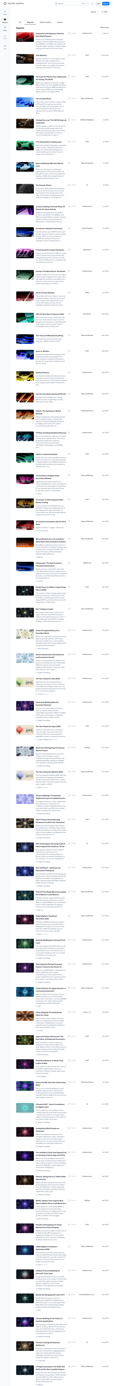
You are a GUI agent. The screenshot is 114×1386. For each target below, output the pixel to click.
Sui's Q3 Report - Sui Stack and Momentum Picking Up (48, 869)
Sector (50, 18)
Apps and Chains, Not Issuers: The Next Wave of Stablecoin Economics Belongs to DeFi (50, 1037)
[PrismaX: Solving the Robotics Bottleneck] (25, 1346)
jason (40, 494)
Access (18, 18)
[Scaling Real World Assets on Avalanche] (25, 1132)
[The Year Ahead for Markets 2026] (25, 775)
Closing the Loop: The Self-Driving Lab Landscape (51, 121)
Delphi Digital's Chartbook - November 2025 (47, 917)
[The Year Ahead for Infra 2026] (25, 682)
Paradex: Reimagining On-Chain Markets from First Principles (49, 1226)
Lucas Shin (41, 1360)
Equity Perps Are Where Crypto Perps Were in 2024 (51, 588)
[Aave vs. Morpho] (25, 355)
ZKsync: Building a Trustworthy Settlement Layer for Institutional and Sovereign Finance (51, 797)
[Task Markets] (25, 59)
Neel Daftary (42, 1076)
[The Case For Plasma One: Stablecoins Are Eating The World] (25, 80)
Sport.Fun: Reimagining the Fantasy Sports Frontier (50, 749)
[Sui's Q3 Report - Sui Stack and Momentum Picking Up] (25, 871)
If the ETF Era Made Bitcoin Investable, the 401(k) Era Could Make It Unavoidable (51, 893)
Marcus (40, 557)
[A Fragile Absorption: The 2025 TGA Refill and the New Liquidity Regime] (25, 1370)
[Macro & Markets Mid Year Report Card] (25, 167)
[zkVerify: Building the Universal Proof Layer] (25, 944)
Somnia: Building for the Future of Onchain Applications (49, 1319)
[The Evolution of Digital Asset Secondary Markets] (25, 479)
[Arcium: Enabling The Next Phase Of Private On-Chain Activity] (25, 210)
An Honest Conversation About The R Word (51, 522)
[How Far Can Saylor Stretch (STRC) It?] (25, 398)
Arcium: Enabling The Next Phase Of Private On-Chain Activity (50, 207)
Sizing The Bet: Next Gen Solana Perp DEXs (51, 1083)
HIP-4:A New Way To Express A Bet (50, 314)
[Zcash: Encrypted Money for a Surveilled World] (25, 634)
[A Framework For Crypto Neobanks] (25, 253)
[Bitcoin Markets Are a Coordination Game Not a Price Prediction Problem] (25, 543)
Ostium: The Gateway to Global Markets (48, 412)
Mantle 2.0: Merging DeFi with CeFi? (50, 1295)
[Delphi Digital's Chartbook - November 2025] (25, 920)
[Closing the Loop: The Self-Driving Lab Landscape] (25, 124)
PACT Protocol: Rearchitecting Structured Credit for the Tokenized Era (50, 821)
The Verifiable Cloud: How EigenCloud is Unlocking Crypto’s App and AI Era (51, 1153)
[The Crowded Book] (25, 102)
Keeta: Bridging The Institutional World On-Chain (49, 1013)
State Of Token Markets (45, 292)
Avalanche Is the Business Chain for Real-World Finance (50, 34)
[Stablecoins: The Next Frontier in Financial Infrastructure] (25, 567)
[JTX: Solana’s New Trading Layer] (25, 145)
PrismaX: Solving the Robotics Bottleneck (48, 1343)
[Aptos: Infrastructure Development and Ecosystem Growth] (25, 658)
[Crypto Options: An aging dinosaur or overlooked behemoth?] (25, 992)
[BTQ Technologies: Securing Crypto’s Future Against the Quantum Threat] (25, 847)
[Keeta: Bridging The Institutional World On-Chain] (25, 1016)
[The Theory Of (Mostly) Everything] (25, 339)
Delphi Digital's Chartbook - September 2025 (47, 1247)
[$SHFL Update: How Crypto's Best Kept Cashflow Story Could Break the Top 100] (25, 1204)
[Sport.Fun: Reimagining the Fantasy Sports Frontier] (25, 751)
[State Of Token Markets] (25, 296)
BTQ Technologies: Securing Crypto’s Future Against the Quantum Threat (50, 845)
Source (82, 18)
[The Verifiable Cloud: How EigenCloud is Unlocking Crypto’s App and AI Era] (25, 1156)
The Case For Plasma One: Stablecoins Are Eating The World (51, 78)
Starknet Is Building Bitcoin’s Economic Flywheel (47, 703)
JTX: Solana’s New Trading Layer (49, 142)
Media (60, 22)
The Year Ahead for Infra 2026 (48, 678)
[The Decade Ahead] (25, 189)
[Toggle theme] (92, 3)
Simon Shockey (43, 648)
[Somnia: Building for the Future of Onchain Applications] (25, 1322)
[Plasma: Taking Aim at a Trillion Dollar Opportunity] (25, 1180)
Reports (30, 22)
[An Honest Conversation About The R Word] (25, 525)
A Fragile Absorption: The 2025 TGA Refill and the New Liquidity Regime (50, 1367)
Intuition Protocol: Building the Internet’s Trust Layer (48, 1272)
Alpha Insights (45, 22)
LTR (39, 1006)
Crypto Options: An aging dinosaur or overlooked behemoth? (51, 989)
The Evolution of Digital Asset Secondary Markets (47, 477)
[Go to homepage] (14, 3)
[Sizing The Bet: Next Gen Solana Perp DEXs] (25, 1086)
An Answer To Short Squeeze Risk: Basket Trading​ (49, 501)
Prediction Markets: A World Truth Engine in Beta (49, 1061)
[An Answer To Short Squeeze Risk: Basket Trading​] (25, 503)
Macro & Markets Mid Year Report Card (49, 164)
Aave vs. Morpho (42, 351)
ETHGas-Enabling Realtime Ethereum (51, 433)
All (20, 22)
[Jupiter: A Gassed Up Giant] (25, 458)
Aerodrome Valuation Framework (49, 228)
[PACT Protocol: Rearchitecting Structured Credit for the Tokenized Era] (25, 823)
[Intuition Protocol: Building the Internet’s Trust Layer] (25, 1274)
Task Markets (41, 55)
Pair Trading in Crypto (44, 609)
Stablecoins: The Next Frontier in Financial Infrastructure (49, 564)
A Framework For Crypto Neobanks (50, 250)
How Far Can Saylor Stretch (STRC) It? (51, 394)
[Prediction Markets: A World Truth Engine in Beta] (25, 1064)
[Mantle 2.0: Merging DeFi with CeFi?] (25, 1298)
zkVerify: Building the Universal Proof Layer (50, 941)
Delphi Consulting (44, 672)
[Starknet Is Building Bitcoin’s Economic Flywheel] (25, 706)
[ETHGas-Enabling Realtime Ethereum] (25, 436)
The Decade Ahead (43, 185)
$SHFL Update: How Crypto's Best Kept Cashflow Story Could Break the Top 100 (50, 1202)
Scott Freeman (43, 531)
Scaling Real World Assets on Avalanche (47, 1129)
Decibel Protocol (42, 372)
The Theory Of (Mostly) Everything (49, 335)
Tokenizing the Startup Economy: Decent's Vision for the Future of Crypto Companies (49, 965)
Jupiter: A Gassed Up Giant (47, 454)
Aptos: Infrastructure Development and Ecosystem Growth (50, 655)
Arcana (40, 581)
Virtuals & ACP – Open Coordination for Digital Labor (50, 1105)
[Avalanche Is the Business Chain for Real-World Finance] (25, 37)
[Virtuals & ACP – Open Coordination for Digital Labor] (25, 1108)
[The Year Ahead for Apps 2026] (25, 730)
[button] (5, 37)
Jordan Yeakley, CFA (45, 739)
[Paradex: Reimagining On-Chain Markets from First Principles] (25, 1228)
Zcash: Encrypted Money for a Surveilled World (48, 631)
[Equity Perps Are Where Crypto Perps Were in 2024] (25, 591)
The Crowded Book (43, 98)
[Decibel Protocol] (25, 376)
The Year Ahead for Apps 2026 (48, 726)
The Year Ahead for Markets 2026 (49, 772)
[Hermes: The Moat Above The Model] (25, 275)
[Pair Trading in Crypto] (25, 613)
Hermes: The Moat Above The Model (50, 271)
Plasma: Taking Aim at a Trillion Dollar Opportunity (51, 1177)
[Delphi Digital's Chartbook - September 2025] (25, 1250)
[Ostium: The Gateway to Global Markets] (25, 415)
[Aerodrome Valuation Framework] (25, 232)
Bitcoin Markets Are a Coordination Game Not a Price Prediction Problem (51, 540)
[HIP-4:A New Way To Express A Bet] (25, 318)
